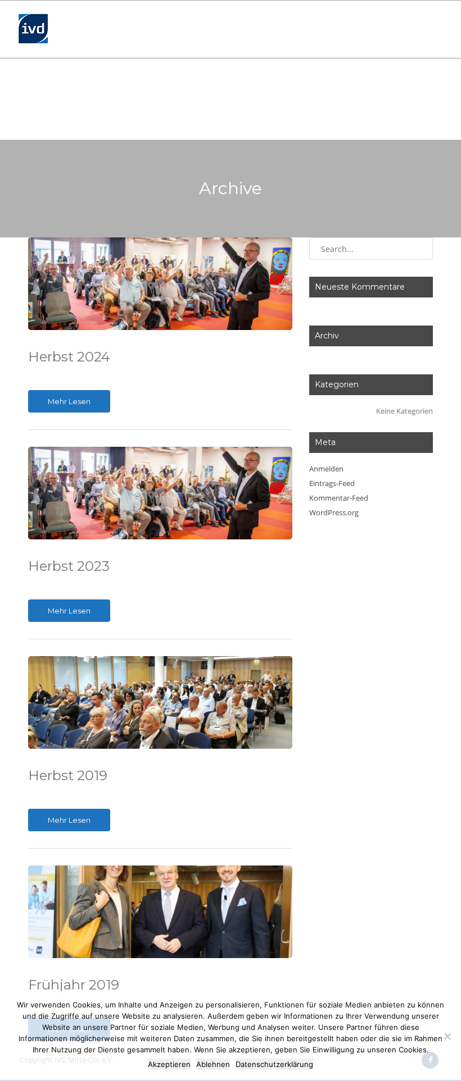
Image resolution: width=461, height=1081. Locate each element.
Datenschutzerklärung (274, 1064)
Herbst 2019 (67, 775)
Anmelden (326, 468)
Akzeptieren (169, 1064)
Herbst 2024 (69, 357)
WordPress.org (334, 512)
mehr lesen (69, 401)
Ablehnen (213, 1064)
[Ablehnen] (447, 1036)
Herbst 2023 (69, 566)
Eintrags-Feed (332, 483)
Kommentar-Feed (338, 497)
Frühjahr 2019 (73, 985)
